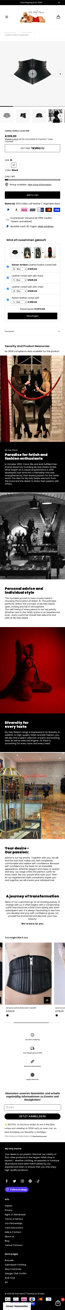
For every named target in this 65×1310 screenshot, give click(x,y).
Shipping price (11, 139)
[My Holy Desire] (32, 17)
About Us (9, 1236)
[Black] (7, 1015)
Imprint (8, 1205)
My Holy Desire (18, 1293)
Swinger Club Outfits (15, 1273)
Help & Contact (13, 1232)
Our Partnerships (13, 1223)
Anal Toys (10, 1277)
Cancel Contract (14, 1245)
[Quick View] (47, 1000)
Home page (10, 32)
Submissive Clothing (15, 1264)
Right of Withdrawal (15, 1214)
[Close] (59, 2)
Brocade (9, 1260)
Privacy (8, 1210)
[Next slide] (60, 74)
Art (6, 1282)
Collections (26, 32)
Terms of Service (14, 1218)
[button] (6, 17)
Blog (7, 1240)
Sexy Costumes (13, 1269)
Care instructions (14, 1227)
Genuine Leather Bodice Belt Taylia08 (21, 1008)
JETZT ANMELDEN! (32, 1116)
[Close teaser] (31, 1301)
